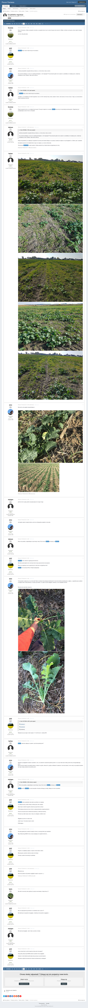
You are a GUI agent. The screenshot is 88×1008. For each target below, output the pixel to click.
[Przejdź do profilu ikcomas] (10, 35)
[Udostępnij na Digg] (10, 996)
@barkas (20, 50)
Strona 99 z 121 (47, 23)
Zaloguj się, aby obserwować (70, 14)
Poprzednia (8, 23)
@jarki (19, 743)
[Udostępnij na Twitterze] (4, 996)
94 (12, 23)
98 (21, 23)
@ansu (53, 109)
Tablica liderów (32, 8)
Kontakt (47, 1003)
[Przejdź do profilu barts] (10, 896)
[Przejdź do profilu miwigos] (10, 506)
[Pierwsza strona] (4, 24)
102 (31, 23)
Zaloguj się (64, 983)
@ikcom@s (26, 145)
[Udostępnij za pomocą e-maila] (18, 996)
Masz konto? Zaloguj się (71, 2)
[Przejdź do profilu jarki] (10, 55)
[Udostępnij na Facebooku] (6, 996)
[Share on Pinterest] (20, 996)
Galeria (9, 8)
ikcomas (10, 28)
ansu (10, 68)
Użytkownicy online (24, 8)
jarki (10, 48)
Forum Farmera (8, 2)
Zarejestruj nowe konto (24, 983)
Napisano (23, 27)
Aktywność (14, 6)
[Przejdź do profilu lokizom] (10, 134)
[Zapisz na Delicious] (12, 996)
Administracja (15, 8)
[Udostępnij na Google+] (8, 996)
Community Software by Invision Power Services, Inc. (44, 1006)
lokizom (10, 127)
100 (26, 23)
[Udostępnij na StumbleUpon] (16, 996)
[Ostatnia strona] (43, 24)
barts (10, 889)
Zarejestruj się (82, 2)
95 (14, 23)
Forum (4, 8)
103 (34, 23)
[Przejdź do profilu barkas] (10, 95)
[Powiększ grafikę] (50, 179)
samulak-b (17, 16)
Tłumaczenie (41, 1003)
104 (36, 23)
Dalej (40, 23)
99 (23, 23)
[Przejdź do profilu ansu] (10, 75)
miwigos (10, 499)
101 (28, 23)
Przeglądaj (6, 6)
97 (19, 23)
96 (16, 23)
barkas (11, 88)
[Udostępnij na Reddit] (14, 996)
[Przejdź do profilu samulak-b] (5, 15)
